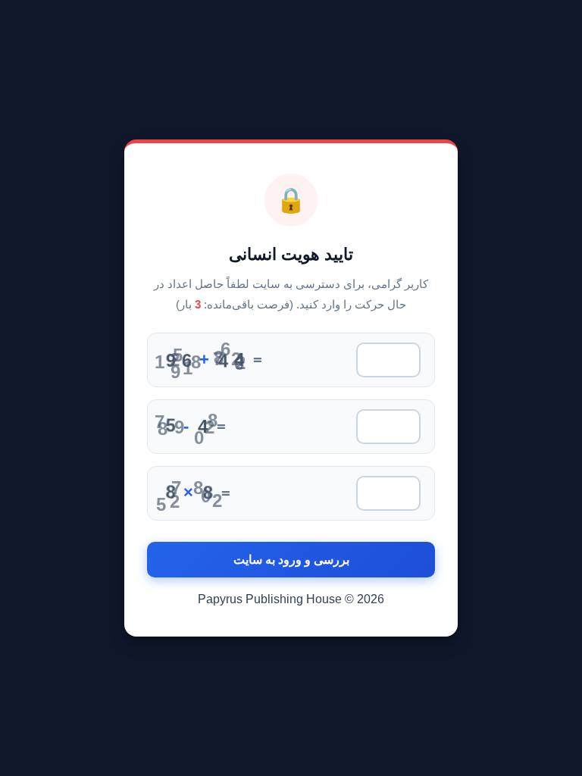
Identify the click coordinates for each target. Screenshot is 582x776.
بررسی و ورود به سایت (291, 559)
